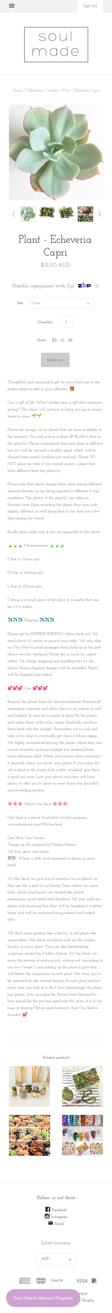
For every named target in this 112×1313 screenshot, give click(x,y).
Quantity (45, 322)
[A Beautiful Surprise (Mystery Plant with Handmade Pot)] (29, 1086)
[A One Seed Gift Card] (29, 1135)
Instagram (59, 1217)
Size (20, 303)
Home (17, 90)
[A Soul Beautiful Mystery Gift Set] (82, 1135)
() (90, 6)
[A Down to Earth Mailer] (82, 1086)
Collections (34, 90)
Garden (53, 90)
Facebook (59, 1210)
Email (59, 1224)
